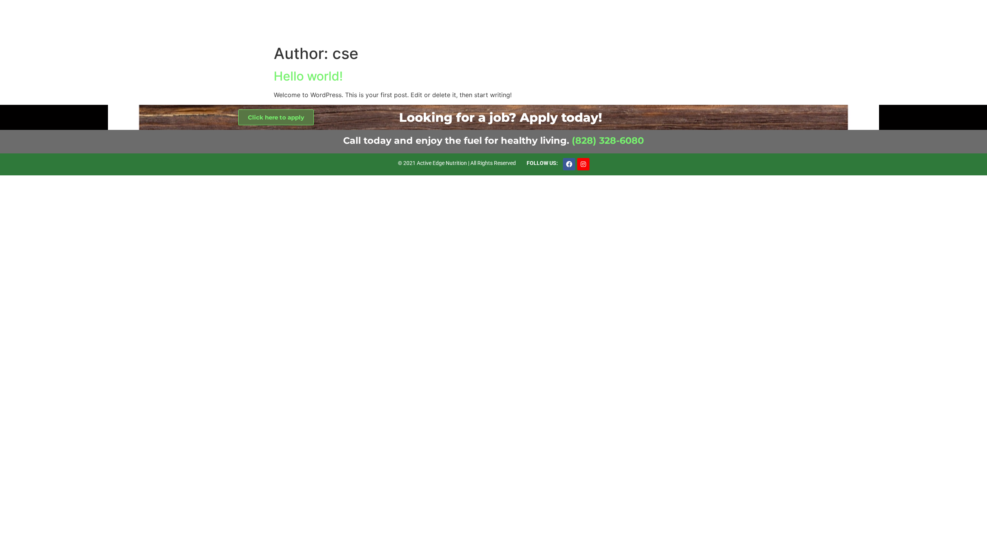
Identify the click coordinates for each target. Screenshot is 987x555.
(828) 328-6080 (608, 140)
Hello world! (308, 76)
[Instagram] (583, 164)
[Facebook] (569, 164)
